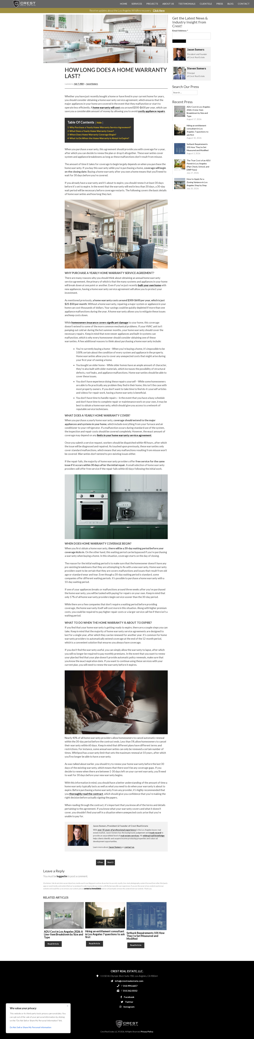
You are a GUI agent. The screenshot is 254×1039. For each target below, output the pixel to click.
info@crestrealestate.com (165, 57)
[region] (38, 1018)
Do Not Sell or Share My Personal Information (30, 1027)
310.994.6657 (160, 63)
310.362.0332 (160, 69)
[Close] (67, 1006)
